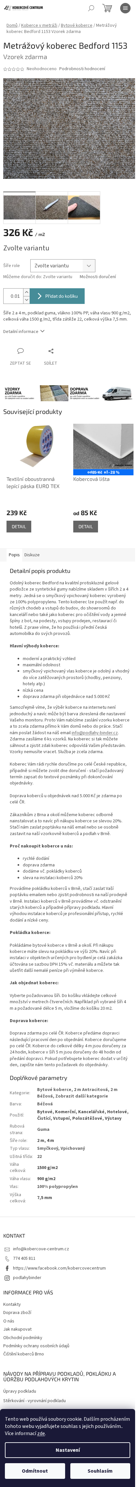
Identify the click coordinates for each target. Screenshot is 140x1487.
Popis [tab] (14, 555)
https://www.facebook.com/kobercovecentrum (59, 1268)
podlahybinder (27, 1277)
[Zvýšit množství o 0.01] (26, 292)
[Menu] (125, 8)
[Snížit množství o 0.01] (26, 300)
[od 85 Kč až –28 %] (103, 446)
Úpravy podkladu (19, 1391)
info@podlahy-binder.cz (95, 733)
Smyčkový (47, 1148)
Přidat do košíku (61, 296)
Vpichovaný (73, 1148)
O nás (8, 1321)
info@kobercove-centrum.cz (41, 1249)
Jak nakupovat (17, 1329)
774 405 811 (24, 1258)
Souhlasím (100, 1471)
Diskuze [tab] (32, 555)
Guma (43, 1129)
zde (41, 1433)
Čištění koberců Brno (23, 1354)
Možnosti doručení (98, 277)
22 (39, 1156)
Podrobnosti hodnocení (82, 69)
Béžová (45, 1104)
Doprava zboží (17, 1312)
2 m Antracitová (91, 1089)
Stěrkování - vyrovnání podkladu (34, 1401)
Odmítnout (35, 1471)
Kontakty (12, 1304)
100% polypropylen (57, 1186)
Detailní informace (20, 331)
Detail (19, 526)
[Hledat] (91, 8)
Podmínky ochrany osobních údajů (36, 1346)
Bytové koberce (54, 1089)
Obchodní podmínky (22, 1338)
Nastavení (68, 1450)
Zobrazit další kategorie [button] (81, 1096)
